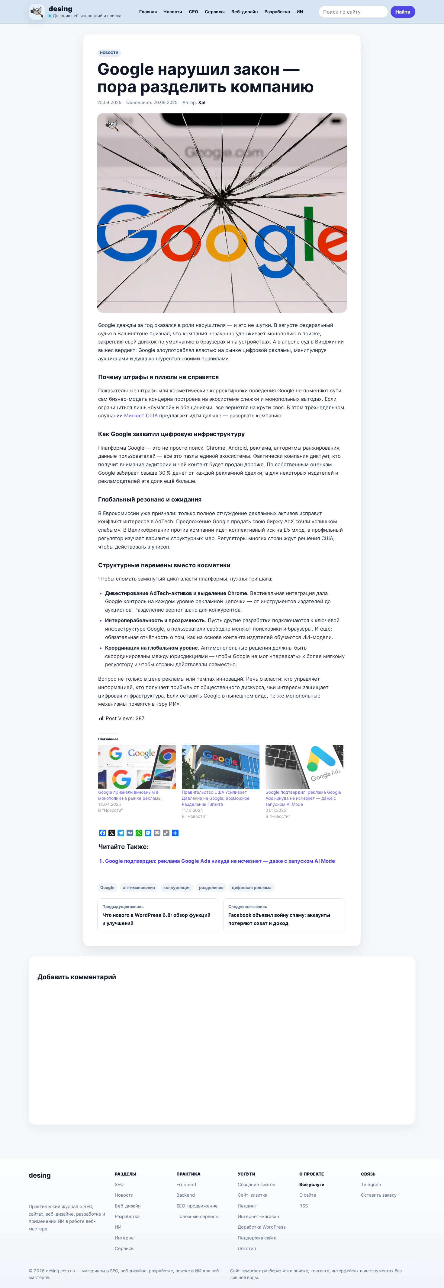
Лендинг (247, 1206)
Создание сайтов (256, 1184)
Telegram (371, 1184)
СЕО (193, 11)
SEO (119, 1184)
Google (107, 887)
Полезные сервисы (197, 1216)
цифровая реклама (252, 887)
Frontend (186, 1184)
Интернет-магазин (258, 1216)
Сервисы (215, 11)
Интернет (125, 1238)
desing (60, 8)
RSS (303, 1206)
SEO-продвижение (197, 1206)
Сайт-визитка (252, 1195)
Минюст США (141, 416)
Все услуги (311, 1184)
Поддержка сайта (257, 1238)
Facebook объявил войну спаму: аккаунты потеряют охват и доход (279, 915)
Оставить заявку (379, 1195)
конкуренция (177, 887)
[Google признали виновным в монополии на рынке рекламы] (137, 767)
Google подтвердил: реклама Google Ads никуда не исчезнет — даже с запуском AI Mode (303, 798)
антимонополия (139, 887)
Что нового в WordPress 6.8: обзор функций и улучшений (156, 915)
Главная (148, 11)
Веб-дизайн (244, 11)
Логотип (247, 1248)
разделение (211, 887)
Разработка (277, 11)
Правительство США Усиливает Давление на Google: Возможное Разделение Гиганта (215, 798)
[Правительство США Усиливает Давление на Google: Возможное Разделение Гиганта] (220, 767)
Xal (201, 102)
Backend (185, 1195)
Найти (402, 12)
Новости (172, 11)
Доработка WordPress (262, 1227)
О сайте (307, 1195)
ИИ (300, 11)
